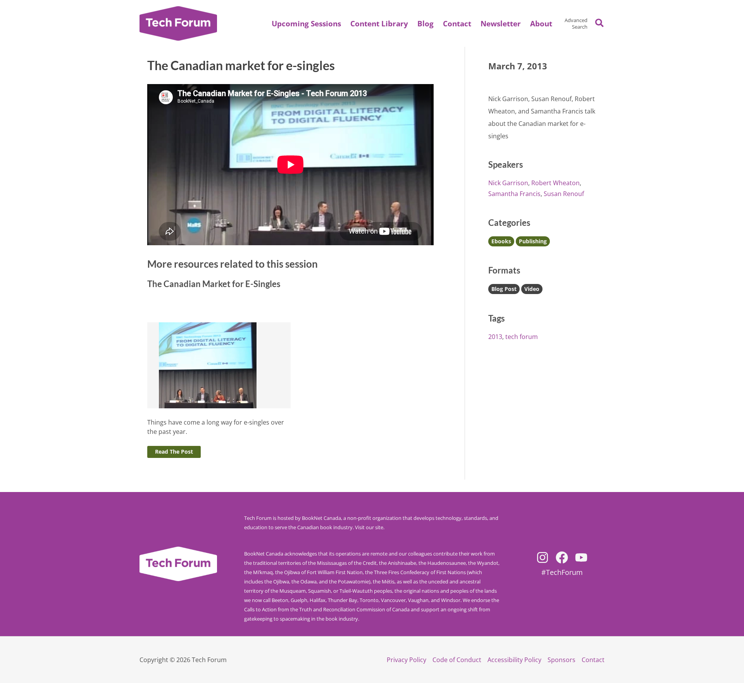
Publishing (533, 241)
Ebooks (501, 241)
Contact (593, 659)
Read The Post (174, 451)
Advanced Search (576, 23)
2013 (495, 336)
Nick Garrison (508, 183)
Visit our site (369, 527)
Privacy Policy (406, 659)
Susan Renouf (564, 193)
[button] (541, 23)
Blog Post (504, 288)
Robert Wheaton (555, 183)
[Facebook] (562, 557)
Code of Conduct (456, 659)
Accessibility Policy (514, 659)
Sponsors (561, 659)
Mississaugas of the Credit (347, 562)
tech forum (521, 336)
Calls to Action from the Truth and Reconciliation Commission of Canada (327, 609)
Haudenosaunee (446, 562)
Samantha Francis (514, 193)
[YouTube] (581, 557)
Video (531, 288)
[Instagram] (542, 557)
